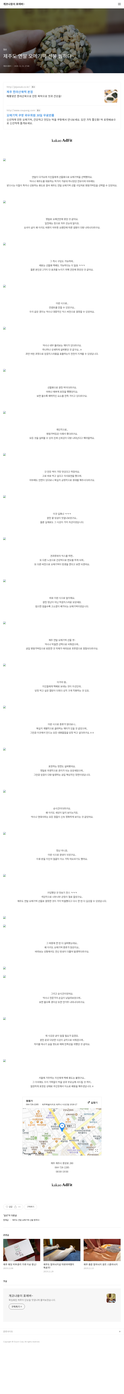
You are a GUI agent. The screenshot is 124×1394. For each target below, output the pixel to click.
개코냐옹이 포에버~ (14, 4)
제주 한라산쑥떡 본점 (20, 92)
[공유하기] (15, 1206)
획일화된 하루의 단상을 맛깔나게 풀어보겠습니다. (32, 1300)
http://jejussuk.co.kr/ (18, 86)
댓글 (5, 1281)
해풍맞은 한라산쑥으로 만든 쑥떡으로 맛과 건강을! (34, 96)
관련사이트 (8, 1331)
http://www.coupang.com (21, 110)
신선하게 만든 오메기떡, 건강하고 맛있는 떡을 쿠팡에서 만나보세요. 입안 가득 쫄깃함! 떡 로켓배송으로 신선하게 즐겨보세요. (61, 121)
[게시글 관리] (19, 1206)
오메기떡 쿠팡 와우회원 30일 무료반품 (30, 115)
